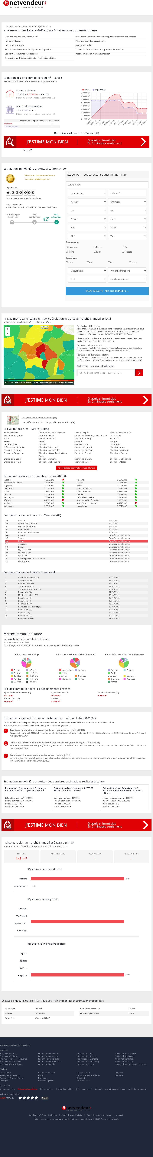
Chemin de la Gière (83, 458)
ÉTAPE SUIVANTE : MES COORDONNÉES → (107, 291)
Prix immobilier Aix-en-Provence (13, 1059)
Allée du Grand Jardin (13, 435)
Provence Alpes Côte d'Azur (88, 1075)
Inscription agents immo (115, 1089)
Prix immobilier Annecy (48, 1053)
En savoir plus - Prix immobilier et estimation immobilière (30, 58)
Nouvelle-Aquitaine (46, 1080)
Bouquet (114, 441)
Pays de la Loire (83, 1072)
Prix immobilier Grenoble (87, 1059)
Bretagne (4, 1080)
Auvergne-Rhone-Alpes (9, 1075)
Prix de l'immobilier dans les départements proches (28, 49)
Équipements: (72, 242)
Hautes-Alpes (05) (12, 698)
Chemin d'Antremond (48, 447)
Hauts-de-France (83, 1080)
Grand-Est (80, 1078)
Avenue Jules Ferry (82, 438)
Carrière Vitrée (10, 444)
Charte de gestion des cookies (101, 1115)
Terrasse (128, 252)
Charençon (115, 444)
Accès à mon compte (137, 1089)
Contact (98, 1089)
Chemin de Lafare (82, 461)
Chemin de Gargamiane (14, 453)
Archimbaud (115, 435)
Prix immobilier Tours (124, 1059)
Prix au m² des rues (14, 41)
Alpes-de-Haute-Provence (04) (17, 692)
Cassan (42, 444)
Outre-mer (119, 1075)
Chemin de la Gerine (48, 458)
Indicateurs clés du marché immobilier (92, 53)
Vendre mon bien (7, 1089)
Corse (40, 1075)
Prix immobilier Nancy (124, 1061)
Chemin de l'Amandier (120, 453)
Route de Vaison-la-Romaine (52, 432)
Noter (44, 1098)
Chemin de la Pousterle (120, 458)
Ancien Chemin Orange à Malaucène (90, 435)
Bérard (42, 441)
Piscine (71, 252)
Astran (7, 438)
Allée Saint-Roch (46, 435)
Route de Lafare (11, 432)
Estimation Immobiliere (27, 1089)
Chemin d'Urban (117, 447)
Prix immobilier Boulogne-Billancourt (130, 1064)
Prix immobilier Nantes (48, 1056)
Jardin (98, 252)
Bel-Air (6, 441)
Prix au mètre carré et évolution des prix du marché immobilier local (105, 36)
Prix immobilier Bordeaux (11, 1064)
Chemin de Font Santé (84, 450)
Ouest (134, 262)
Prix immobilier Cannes (124, 1056)
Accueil (10, 26)
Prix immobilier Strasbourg (87, 1061)
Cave (126, 247)
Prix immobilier (21, 26)
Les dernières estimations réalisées (21, 53)
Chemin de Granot (82, 453)
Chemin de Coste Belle (49, 450)
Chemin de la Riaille (12, 461)
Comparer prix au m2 (14, 45)
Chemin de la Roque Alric (50, 461)
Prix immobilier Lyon (8, 1056)
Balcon (99, 247)
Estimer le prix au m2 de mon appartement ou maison (99, 49)
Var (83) (54, 698)
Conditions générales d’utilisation (44, 1115)
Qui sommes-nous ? (83, 1089)
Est (111, 262)
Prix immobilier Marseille (48, 1059)
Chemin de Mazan (118, 461)
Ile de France (5, 1072)
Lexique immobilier (64, 1089)
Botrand (78, 441)
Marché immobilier (83, 45)
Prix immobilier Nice (85, 1053)
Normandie (43, 1078)
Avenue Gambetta (47, 438)
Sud (90, 262)
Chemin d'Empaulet (83, 447)
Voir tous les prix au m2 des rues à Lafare (76, 467)
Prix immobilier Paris (8, 1053)
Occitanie (119, 1072)
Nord (70, 262)
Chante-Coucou (81, 444)
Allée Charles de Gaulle (120, 432)
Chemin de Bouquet (13, 450)
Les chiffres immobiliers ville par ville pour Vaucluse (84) (48, 422)
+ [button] (8, 328)
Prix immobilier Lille (46, 1064)
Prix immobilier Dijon (85, 1064)
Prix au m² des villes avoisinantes (90, 41)
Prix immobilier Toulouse (10, 1061)
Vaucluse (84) (36, 26)
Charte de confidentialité (73, 1115)
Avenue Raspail (81, 432)
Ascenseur (72, 247)
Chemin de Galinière (119, 450)
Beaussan (114, 438)
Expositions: (71, 258)
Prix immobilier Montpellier (49, 1061)
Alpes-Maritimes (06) (60, 692)
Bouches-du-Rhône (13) (108, 692)
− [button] (8, 333)
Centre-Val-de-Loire (46, 1072)
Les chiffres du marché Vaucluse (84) (39, 417)
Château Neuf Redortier (14, 447)
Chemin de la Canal (12, 458)
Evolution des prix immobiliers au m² (21, 36)
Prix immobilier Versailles (125, 1053)
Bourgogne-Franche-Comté (11, 1078)
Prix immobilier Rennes (86, 1056)
